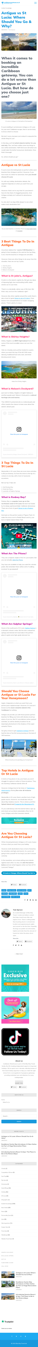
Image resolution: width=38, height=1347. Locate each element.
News (3, 1211)
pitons (29, 890)
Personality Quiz (6, 1215)
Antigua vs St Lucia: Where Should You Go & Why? (17, 1137)
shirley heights (12, 893)
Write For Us (6, 1102)
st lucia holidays (6, 896)
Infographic (4, 1199)
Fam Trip (3, 1176)
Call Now (4, 1266)
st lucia (26, 893)
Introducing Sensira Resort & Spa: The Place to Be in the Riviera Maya (18, 1153)
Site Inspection (5, 1223)
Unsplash (19, 231)
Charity (3, 1168)
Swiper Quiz (4, 1227)
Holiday (3, 1192)
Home (3, 1099)
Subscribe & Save (7, 1262)
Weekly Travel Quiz (6, 1239)
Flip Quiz (3, 1180)
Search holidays (7, 1252)
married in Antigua (22, 731)
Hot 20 (3, 1259)
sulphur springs (15, 896)
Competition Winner (7, 1172)
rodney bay (4, 893)
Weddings (4, 1235)
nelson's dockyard (22, 890)
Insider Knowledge (6, 8)
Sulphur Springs (30, 628)
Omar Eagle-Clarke (31, 229)
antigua (4, 890)
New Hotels (4, 1207)
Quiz (2, 1219)
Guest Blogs (4, 1188)
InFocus (3, 1196)
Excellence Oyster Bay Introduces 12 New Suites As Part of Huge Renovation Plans (19, 1145)
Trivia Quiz (4, 1231)
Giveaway (4, 1184)
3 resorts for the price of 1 (24, 804)
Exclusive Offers (7, 1255)
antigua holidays (12, 890)
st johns (20, 893)
